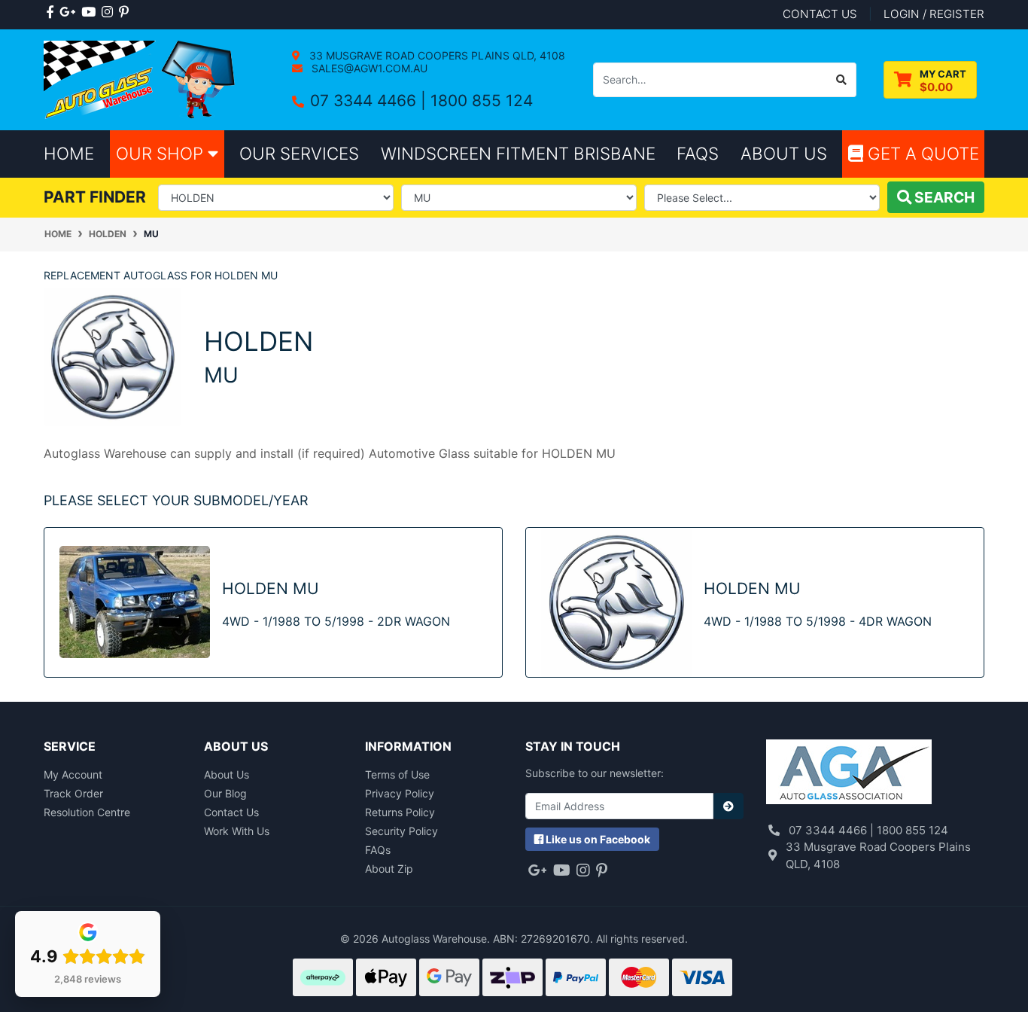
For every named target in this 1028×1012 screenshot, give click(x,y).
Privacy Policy (399, 793)
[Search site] (841, 79)
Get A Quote (921, 153)
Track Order (73, 793)
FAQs (378, 849)
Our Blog (225, 793)
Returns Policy (400, 812)
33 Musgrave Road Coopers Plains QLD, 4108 (435, 55)
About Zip (389, 868)
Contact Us (231, 812)
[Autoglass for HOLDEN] (112, 355)
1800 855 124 (481, 100)
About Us (226, 774)
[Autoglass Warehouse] (141, 78)
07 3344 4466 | (370, 100)
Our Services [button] (299, 153)
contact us (820, 14)
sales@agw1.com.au (368, 68)
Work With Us (236, 831)
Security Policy (401, 831)
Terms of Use (397, 774)
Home (69, 153)
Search (943, 197)
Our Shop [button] (162, 153)
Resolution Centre (87, 812)
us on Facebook (598, 839)
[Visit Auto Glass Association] (849, 773)
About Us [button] (784, 153)
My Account (73, 774)
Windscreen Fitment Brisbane (518, 153)
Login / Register (934, 14)
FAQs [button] (698, 153)
